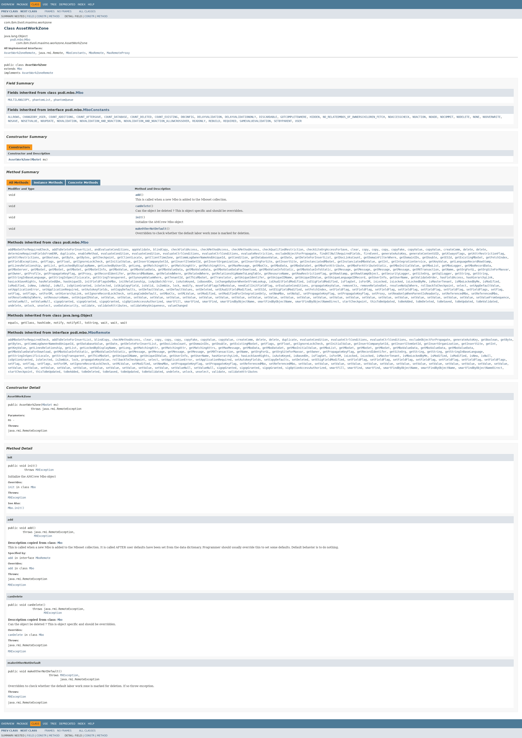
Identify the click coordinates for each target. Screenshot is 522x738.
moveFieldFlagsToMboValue (215, 285)
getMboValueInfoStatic (276, 269)
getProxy (84, 273)
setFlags (29, 293)
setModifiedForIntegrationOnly (242, 293)
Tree (53, 4)
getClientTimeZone (159, 257)
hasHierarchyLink (479, 277)
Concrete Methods (83, 182)
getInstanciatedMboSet (317, 261)
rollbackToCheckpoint (437, 285)
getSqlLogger (442, 273)
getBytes (83, 257)
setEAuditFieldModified (233, 289)
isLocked (379, 281)
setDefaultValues (179, 289)
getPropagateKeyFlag (59, 273)
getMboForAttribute (329, 265)
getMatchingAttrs (212, 265)
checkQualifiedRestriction (282, 249)
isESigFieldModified (321, 281)
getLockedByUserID (111, 265)
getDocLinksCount (347, 257)
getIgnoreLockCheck (88, 261)
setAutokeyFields (94, 289)
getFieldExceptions (22, 261)
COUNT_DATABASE (115, 117)
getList (49, 265)
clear (355, 249)
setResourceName (56, 297)
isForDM (364, 281)
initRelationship (132, 281)
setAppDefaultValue (484, 285)
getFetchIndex (496, 257)
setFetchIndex (315, 289)
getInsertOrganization (221, 261)
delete (468, 249)
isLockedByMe (416, 281)
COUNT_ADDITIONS (61, 117)
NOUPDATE (47, 121)
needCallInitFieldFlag (255, 285)
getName (447, 269)
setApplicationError (23, 289)
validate (87, 305)
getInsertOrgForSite (256, 261)
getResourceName (276, 273)
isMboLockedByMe (467, 281)
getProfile (32, 273)
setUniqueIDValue (85, 297)
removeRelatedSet (373, 285)
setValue (107, 297)
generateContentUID (424, 253)
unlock (29, 305)
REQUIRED (229, 121)
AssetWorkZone (19, 159)
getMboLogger (451, 265)
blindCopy (160, 249)
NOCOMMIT (446, 117)
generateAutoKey (394, 253)
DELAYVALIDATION (209, 117)
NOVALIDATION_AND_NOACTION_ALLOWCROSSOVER (156, 121)
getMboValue (118, 269)
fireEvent (371, 253)
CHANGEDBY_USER (34, 117)
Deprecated (67, 4)
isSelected (102, 285)
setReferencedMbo (455, 293)
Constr (41, 16)
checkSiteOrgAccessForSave (326, 249)
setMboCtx (167, 293)
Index (81, 4)
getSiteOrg (421, 273)
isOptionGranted (79, 285)
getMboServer (18, 269)
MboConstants (76, 52)
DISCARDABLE (268, 117)
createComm (451, 249)
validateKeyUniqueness (147, 305)
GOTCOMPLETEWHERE (293, 117)
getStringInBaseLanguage (26, 277)
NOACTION (419, 117)
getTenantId (173, 277)
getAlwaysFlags (453, 253)
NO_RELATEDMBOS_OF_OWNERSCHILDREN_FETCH (354, 117)
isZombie (162, 285)
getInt (383, 261)
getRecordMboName (140, 273)
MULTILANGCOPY (18, 99)
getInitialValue (118, 261)
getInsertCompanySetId (151, 261)
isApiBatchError (160, 281)
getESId (446, 257)
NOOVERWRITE (492, 117)
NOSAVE (13, 121)
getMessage (342, 269)
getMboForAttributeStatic (366, 265)
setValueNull (18, 301)
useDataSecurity (66, 305)
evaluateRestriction (256, 253)
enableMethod (88, 253)
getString (462, 273)
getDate (286, 257)
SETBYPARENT (283, 121)
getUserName (399, 277)
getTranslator (220, 277)
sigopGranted (63, 301)
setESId (260, 289)
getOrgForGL (465, 269)
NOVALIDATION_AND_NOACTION (100, 121)
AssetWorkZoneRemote (19, 52)
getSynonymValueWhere (145, 277)
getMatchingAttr (155, 265)
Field (30, 16)
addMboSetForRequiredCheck (28, 249)
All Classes (87, 11)
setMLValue (186, 293)
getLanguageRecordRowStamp (470, 261)
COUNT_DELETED (141, 117)
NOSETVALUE (29, 121)
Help (91, 4)
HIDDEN (315, 117)
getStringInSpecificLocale (69, 277)
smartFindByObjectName (237, 301)
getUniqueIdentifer (249, 277)
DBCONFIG (187, 117)
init (138, 217)
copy (365, 249)
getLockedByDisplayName (76, 265)
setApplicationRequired (60, 289)
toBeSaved (444, 301)
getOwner (14, 273)
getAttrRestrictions (23, 257)
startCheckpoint (354, 301)
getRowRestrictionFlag (309, 273)
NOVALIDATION (66, 121)
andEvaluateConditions (111, 249)
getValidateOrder (424, 277)
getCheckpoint (103, 257)
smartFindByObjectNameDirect (317, 301)
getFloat (63, 261)
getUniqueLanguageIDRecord (344, 277)
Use (45, 4)
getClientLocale (129, 257)
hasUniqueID (72, 281)
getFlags (47, 261)
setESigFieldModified (285, 289)
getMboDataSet (300, 265)
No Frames (64, 11)
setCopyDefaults (123, 289)
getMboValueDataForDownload (234, 269)
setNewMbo (276, 293)
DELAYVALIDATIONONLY (240, 117)
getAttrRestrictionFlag (486, 253)
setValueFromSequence (492, 297)
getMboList (430, 265)
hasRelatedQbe (49, 281)
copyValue (415, 249)
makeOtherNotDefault (150, 228)
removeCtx (349, 285)
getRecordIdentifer (109, 273)
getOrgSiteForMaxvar (493, 269)
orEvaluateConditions (291, 285)
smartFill (173, 301)
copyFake (397, 249)
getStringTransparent (109, 277)
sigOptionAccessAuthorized (142, 301)
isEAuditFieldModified (286, 281)
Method (54, 16)
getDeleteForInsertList (313, 257)
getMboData (279, 265)
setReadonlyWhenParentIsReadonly (413, 293)
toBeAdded (405, 301)
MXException (45, 469)
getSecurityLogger (395, 273)
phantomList (41, 99)
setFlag (496, 289)
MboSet (36, 159)
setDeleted (204, 289)
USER (298, 121)
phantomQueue (63, 99)
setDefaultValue (150, 289)
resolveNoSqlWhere (403, 285)
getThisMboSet (196, 277)
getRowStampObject (364, 273)
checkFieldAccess (184, 249)
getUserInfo (377, 277)
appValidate (141, 249)
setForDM (45, 293)
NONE (476, 117)
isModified (491, 281)
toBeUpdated (464, 301)
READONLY (198, 121)
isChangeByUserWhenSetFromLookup (240, 281)
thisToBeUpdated (382, 301)
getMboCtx (260, 265)
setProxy (378, 293)
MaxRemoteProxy (118, 52)
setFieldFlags (477, 289)
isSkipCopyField (126, 285)
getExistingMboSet (469, 257)
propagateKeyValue (325, 285)
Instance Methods (48, 182)
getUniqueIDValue (308, 277)
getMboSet (38, 269)
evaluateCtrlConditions (181, 253)
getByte (67, 257)
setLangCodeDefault (141, 293)
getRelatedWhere (168, 273)
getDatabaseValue (264, 257)
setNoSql (293, 293)
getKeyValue (438, 261)
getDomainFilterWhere (380, 257)
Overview (7, 4)
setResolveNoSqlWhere (24, 297)
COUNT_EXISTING (166, 117)
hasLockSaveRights (22, 281)
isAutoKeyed (185, 281)
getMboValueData (142, 269)
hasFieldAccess (451, 277)
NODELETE (463, 117)
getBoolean (50, 257)
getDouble (429, 257)
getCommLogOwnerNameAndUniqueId (200, 257)
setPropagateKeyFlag (318, 293)
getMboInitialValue (404, 265)
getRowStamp (338, 273)
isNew (32, 285)
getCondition (238, 257)
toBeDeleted (425, 301)
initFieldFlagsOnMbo (100, 281)
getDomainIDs (409, 257)
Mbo (19, 68)
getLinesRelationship (24, 265)
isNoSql (44, 285)
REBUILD (214, 121)
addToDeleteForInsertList (71, 249)
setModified (206, 293)
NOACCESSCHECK (398, 117)
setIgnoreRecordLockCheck (104, 293)
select (461, 285)
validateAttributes (112, 305)
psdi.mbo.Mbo (20, 39)
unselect (43, 305)
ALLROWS (13, 117)
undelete (14, 305)
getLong (134, 265)
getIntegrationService (408, 261)
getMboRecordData (478, 265)
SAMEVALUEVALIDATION (255, 121)
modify (187, 285)
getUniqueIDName (279, 277)
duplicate (67, 253)
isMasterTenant (440, 281)
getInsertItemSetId (185, 261)
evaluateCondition (115, 253)
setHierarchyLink (68, 293)
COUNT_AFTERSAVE (88, 117)
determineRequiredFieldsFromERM (32, 253)
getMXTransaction (426, 269)
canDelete (142, 206)
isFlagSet (348, 281)
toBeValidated (486, 301)
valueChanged (177, 305)
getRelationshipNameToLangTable (236, 273)
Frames (50, 11)
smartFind (191, 301)
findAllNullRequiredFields (340, 253)
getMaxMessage (238, 265)
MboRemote (96, 52)
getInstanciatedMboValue (356, 261)
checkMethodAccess (214, 249)
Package (22, 4)
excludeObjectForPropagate (295, 253)
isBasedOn (204, 281)
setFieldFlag (339, 289)
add (137, 194)
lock (176, 285)
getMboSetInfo (95, 269)
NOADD (433, 117)
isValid (147, 285)
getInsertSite (286, 261)
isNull (58, 285)
